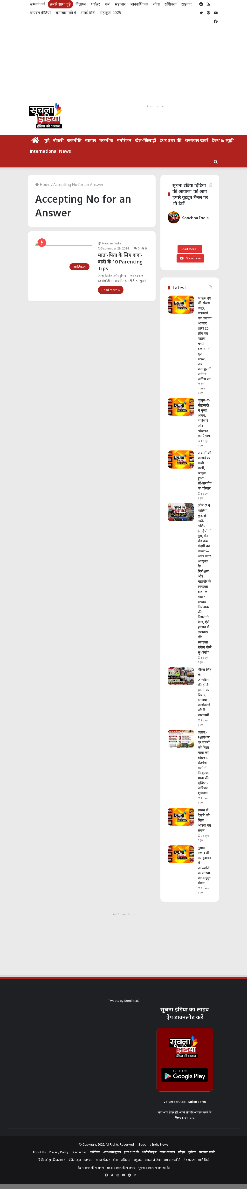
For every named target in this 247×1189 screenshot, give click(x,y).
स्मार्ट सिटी (88, 12)
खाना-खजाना (167, 1152)
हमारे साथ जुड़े (60, 4)
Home (44, 184)
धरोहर (95, 4)
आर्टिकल (95, 1152)
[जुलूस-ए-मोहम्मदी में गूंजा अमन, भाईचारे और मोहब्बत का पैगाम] (181, 407)
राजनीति (74, 140)
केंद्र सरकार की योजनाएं (90, 1167)
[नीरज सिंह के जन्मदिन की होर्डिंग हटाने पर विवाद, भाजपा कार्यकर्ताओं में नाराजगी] (181, 676)
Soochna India (111, 243)
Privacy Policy (59, 1152)
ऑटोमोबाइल (149, 1152)
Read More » (111, 290)
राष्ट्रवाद (186, 4)
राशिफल (171, 4)
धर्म (107, 4)
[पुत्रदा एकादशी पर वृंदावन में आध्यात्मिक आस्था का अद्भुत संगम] (181, 854)
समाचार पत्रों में (65, 12)
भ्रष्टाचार (120, 4)
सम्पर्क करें (37, 4)
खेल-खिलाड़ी (145, 140)
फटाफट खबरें (207, 1152)
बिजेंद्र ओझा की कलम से (52, 1160)
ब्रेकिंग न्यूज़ (75, 1160)
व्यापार (90, 140)
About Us (39, 1152)
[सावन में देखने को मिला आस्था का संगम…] (181, 817)
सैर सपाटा (189, 1160)
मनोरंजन (124, 140)
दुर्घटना (192, 1152)
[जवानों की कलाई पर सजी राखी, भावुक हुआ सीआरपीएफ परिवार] (181, 459)
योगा (156, 4)
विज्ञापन (80, 4)
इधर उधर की (170, 140)
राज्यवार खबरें (196, 140)
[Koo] (215, 4)
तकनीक (106, 140)
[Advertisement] (123, 62)
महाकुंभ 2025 (110, 12)
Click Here (187, 1118)
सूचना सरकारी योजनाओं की (154, 1167)
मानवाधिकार (139, 4)
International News (50, 151)
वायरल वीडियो (40, 12)
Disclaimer (79, 1152)
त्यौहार (181, 1152)
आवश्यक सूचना (112, 1152)
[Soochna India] (46, 117)
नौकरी (58, 140)
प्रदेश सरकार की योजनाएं (121, 1167)
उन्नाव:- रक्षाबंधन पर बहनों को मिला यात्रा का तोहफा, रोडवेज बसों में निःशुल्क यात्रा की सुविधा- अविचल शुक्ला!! (204, 762)
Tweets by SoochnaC (123, 1000)
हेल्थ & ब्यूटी (223, 140)
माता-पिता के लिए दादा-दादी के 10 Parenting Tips (120, 262)
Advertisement (156, 106)
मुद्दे (46, 140)
